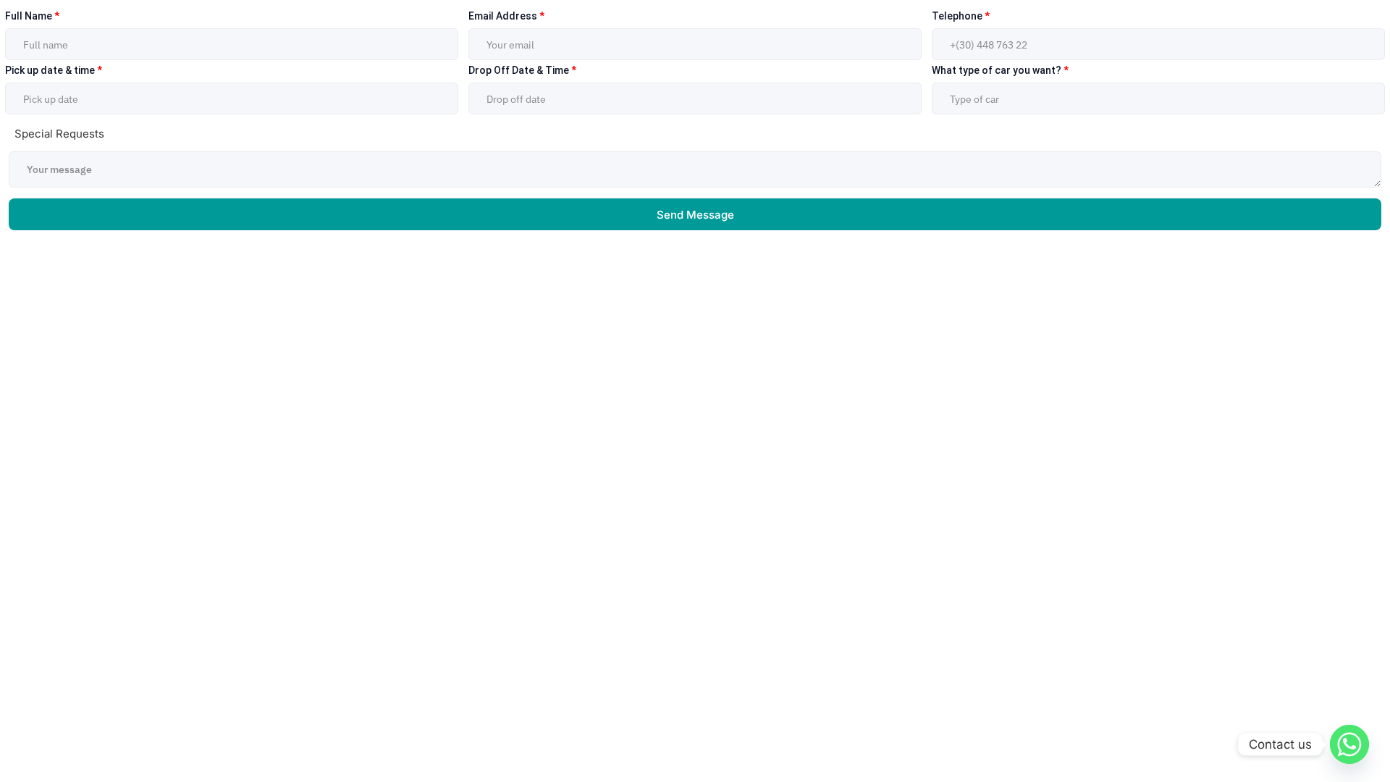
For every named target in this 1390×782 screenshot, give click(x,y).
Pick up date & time (53, 70)
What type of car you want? (1000, 70)
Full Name (32, 16)
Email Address (506, 16)
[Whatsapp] (1349, 744)
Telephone (961, 16)
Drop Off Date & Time (522, 70)
